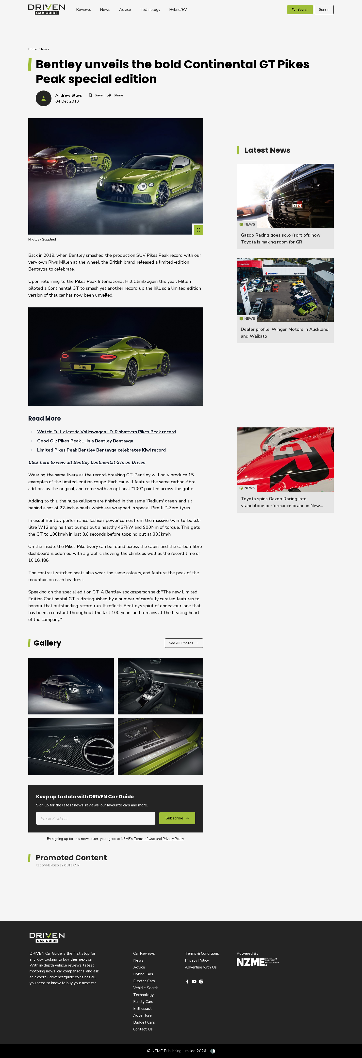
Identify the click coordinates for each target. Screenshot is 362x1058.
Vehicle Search (145, 988)
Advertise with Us (201, 967)
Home (32, 49)
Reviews (83, 9)
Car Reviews (144, 953)
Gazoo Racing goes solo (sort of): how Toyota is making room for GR (285, 206)
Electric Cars (144, 981)
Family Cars (143, 1001)
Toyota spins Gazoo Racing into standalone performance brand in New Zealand (280, 505)
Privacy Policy (173, 838)
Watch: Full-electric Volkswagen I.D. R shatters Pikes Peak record (106, 432)
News (105, 9)
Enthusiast (142, 1008)
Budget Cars (144, 1022)
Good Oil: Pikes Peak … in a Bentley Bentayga (85, 441)
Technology (150, 9)
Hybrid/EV (178, 9)
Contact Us (143, 1029)
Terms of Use (144, 838)
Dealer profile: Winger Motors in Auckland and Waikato (285, 300)
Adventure (142, 1015)
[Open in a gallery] (198, 230)
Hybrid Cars (143, 974)
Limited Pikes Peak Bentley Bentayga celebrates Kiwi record (101, 450)
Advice (125, 9)
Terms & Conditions (202, 953)
